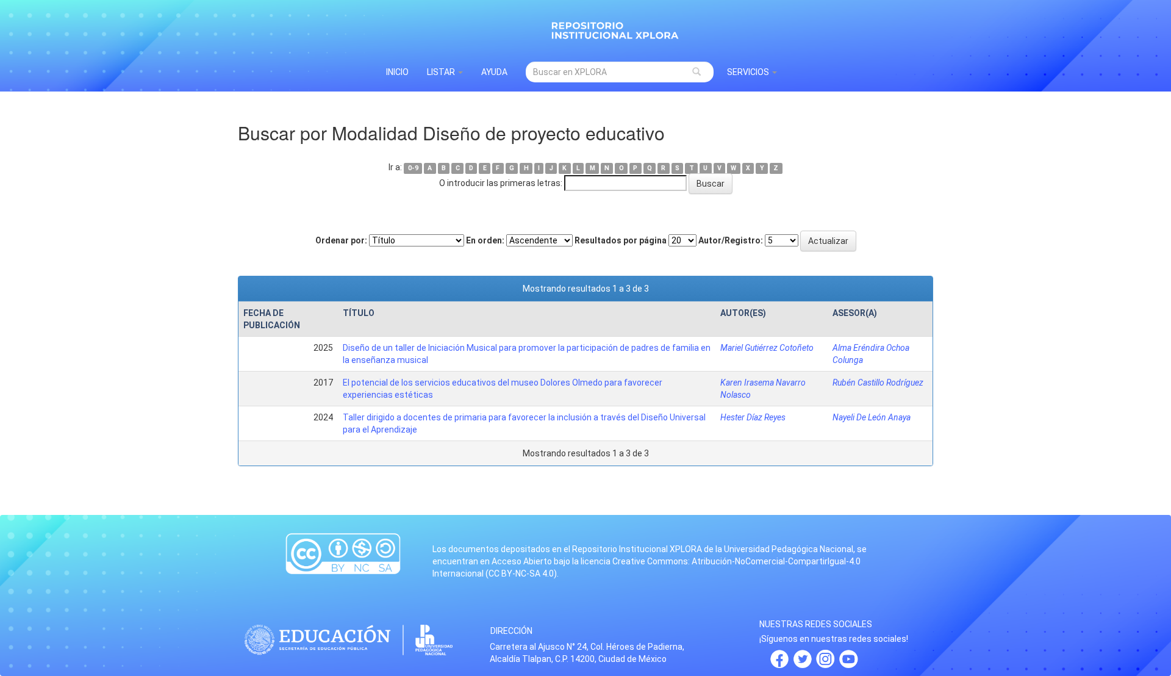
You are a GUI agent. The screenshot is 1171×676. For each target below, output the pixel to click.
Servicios (749, 72)
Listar (442, 72)
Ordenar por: (341, 240)
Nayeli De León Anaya (872, 417)
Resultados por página (621, 240)
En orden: (485, 240)
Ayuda (494, 72)
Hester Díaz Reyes (753, 417)
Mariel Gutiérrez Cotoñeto (767, 348)
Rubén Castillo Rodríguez (878, 382)
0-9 (413, 168)
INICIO (397, 72)
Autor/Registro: (730, 240)
